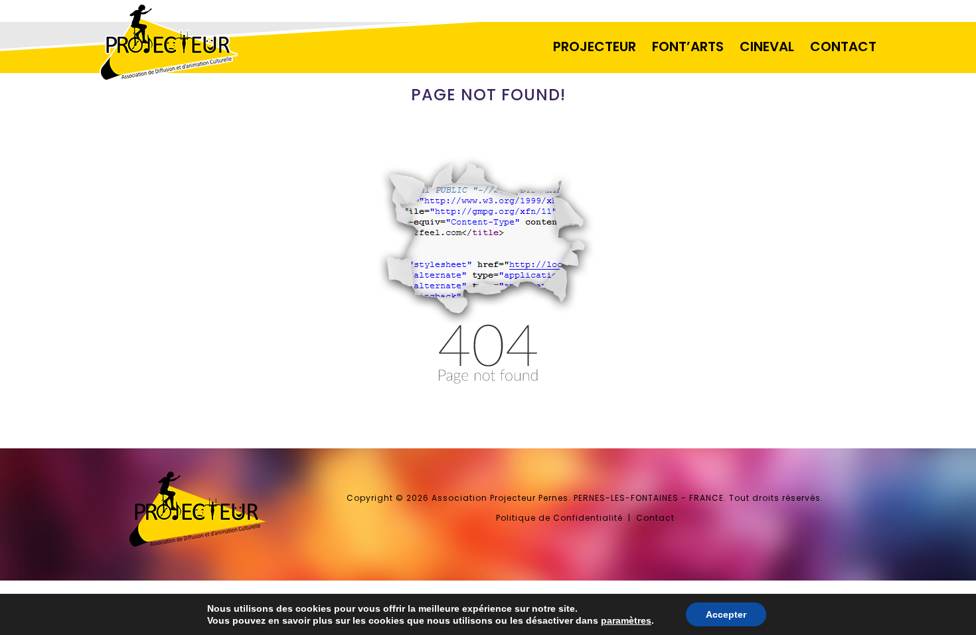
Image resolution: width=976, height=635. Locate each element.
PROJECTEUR (594, 46)
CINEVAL (767, 46)
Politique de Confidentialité (559, 517)
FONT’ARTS (688, 46)
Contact (655, 517)
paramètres (626, 620)
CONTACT (843, 46)
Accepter (726, 614)
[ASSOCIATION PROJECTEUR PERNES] (196, 80)
